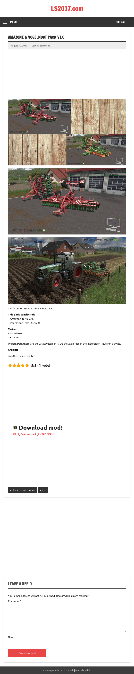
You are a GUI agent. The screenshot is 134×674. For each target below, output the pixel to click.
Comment (15, 601)
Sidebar (120, 22)
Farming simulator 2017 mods (58, 670)
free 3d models (83, 670)
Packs (43, 490)
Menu (13, 22)
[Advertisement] (67, 72)
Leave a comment (41, 45)
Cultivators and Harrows (22, 490)
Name (11, 637)
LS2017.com (67, 8)
